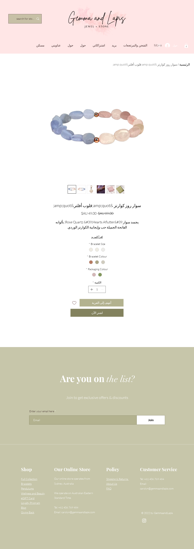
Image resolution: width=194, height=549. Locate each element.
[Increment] (91, 289)
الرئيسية (184, 64)
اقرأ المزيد (97, 237)
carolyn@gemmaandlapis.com (78, 512)
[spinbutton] (97, 289)
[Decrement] (102, 289)
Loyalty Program (30, 502)
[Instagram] (159, 45)
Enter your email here (41, 411)
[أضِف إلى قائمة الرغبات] (74, 303)
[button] (186, 45)
